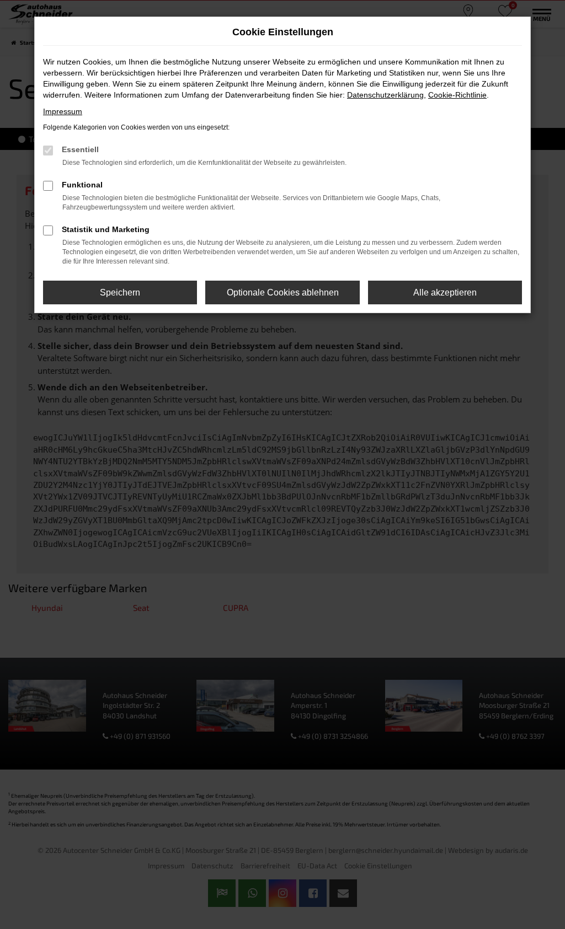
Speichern (120, 292)
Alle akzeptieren (445, 292)
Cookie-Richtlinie (457, 94)
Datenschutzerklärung (385, 94)
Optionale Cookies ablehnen (283, 292)
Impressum (62, 111)
